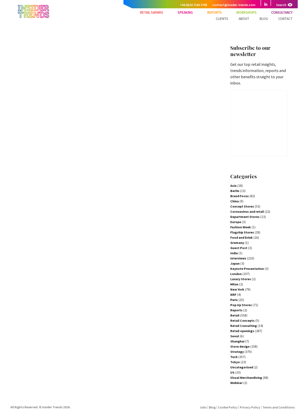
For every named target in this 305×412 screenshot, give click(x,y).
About (244, 18)
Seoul (234, 336)
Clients (222, 18)
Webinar (236, 383)
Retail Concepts (242, 320)
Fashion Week (240, 227)
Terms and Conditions (278, 407)
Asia (233, 185)
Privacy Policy (250, 407)
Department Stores (245, 217)
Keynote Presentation (247, 269)
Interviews (238, 258)
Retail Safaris (151, 12)
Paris (234, 300)
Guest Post (238, 248)
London (236, 274)
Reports (214, 12)
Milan (234, 284)
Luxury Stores (240, 279)
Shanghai (237, 341)
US (232, 372)
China (234, 201)
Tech (234, 357)
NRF (233, 294)
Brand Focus (239, 196)
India (234, 253)
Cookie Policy (228, 407)
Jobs (203, 407)
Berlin (234, 191)
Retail (234, 315)
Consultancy (282, 12)
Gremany (237, 243)
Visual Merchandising (246, 377)
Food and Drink (241, 237)
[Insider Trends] (33, 17)
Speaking (185, 12)
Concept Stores (242, 206)
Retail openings (242, 331)
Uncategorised (241, 367)
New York (237, 289)
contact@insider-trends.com (233, 5)
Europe (235, 222)
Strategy (237, 352)
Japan (235, 263)
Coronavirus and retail (247, 211)
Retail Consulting (243, 326)
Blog (264, 18)
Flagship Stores (242, 232)
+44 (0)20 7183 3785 (193, 5)
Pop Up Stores (241, 305)
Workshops (246, 12)
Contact (285, 18)
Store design (240, 346)
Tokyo (235, 362)
